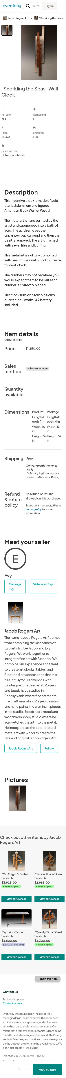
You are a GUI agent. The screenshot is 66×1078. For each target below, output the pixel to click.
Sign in (50, 6)
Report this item (48, 978)
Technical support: (14, 1001)
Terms (30, 1055)
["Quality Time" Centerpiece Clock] (49, 934)
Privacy (40, 1055)
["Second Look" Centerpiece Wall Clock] (49, 876)
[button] (31, 6)
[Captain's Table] (16, 934)
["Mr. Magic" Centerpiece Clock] (16, 876)
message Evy (33, 509)
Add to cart (47, 1069)
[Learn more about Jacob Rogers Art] (15, 613)
